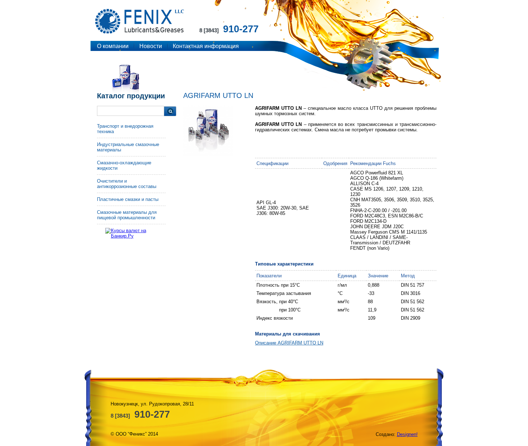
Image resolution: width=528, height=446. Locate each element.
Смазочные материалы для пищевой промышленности (127, 215)
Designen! (407, 434)
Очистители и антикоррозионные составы (126, 183)
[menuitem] (131, 130)
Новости (150, 46)
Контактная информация (206, 46)
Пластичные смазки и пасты (127, 199)
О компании (113, 46)
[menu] (131, 173)
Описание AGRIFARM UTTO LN (289, 343)
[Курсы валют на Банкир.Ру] (137, 233)
